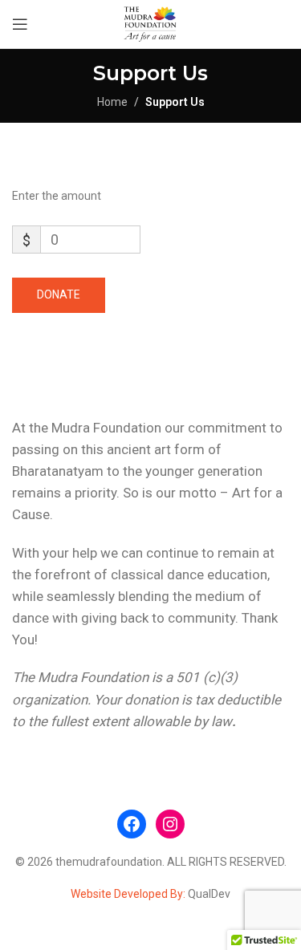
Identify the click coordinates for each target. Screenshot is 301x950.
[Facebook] (131, 824)
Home (112, 101)
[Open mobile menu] (20, 24)
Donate (58, 294)
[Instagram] (170, 824)
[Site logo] (150, 23)
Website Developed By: (129, 893)
